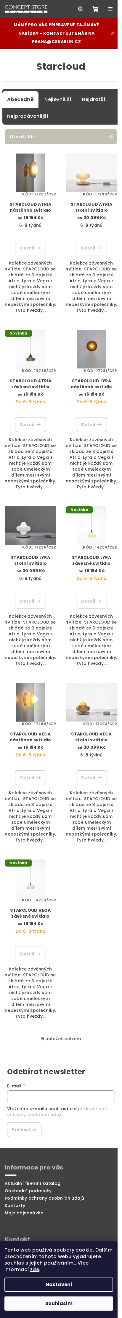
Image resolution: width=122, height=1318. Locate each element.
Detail (27, 248)
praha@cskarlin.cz (56, 42)
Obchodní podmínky (28, 1191)
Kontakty (15, 1205)
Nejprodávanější (27, 116)
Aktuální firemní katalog (33, 1183)
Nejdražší (93, 99)
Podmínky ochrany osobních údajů (44, 1198)
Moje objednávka (24, 1213)
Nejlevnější (57, 99)
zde (34, 1269)
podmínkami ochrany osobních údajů (57, 1112)
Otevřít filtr (23, 137)
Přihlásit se (24, 1130)
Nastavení (59, 1284)
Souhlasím (59, 1303)
